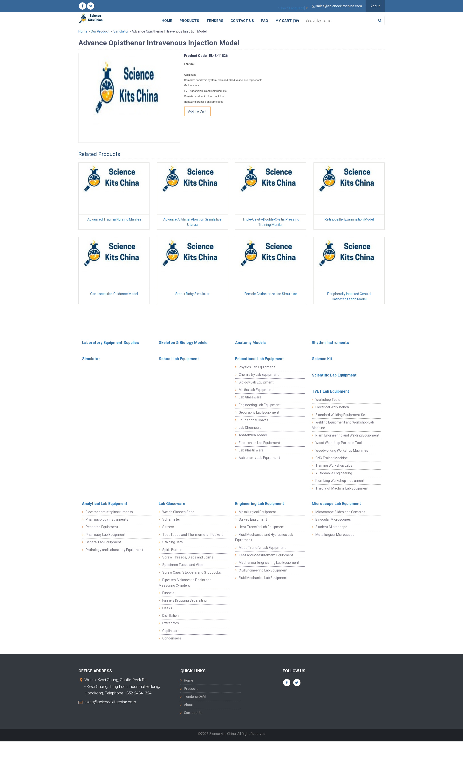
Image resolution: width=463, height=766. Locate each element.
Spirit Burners (173, 550)
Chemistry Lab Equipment (259, 374)
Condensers (171, 638)
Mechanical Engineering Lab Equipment (269, 562)
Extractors (170, 623)
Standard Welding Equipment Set (341, 415)
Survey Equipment (253, 519)
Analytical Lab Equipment (104, 503)
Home (167, 21)
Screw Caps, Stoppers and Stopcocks (191, 572)
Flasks (167, 608)
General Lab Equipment (103, 542)
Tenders (214, 21)
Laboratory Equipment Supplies (110, 342)
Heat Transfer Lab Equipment (262, 527)
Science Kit (322, 358)
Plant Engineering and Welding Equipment (347, 435)
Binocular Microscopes (333, 519)
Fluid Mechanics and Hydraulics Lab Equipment (264, 537)
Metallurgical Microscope (334, 535)
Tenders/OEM (195, 697)
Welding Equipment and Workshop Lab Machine (343, 425)
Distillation (170, 616)
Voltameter (171, 519)
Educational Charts (253, 420)
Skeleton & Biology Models (183, 342)
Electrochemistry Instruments (109, 512)
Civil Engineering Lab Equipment (263, 570)
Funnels (168, 593)
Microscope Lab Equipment (336, 503)
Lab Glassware (250, 397)
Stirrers (168, 527)
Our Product (100, 31)
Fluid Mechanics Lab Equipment (263, 578)
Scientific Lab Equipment (334, 375)
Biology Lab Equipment (256, 382)
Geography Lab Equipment (259, 412)
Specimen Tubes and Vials (182, 565)
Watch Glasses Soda (178, 512)
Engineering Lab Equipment (260, 405)
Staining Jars (172, 542)
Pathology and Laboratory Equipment (114, 550)
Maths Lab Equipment (256, 390)
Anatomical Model (253, 435)
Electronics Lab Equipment (259, 443)
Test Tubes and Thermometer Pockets (193, 535)
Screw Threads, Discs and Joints (187, 557)
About (375, 6)
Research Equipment (102, 527)
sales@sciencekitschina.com (110, 701)
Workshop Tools (327, 400)
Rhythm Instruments (330, 342)
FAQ (264, 21)
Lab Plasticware (251, 450)
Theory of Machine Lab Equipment (341, 488)
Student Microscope (331, 527)
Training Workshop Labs (333, 465)
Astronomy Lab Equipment (259, 458)
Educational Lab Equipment (259, 358)
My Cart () (287, 21)
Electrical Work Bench (332, 407)
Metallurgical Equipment (257, 512)
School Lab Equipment (179, 358)
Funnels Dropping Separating (184, 600)
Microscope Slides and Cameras (340, 512)
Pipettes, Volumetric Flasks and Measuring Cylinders (185, 582)
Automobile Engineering (333, 473)
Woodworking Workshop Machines (341, 450)
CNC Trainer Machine (331, 458)
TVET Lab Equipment (330, 391)
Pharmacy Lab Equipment (105, 535)
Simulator (121, 31)
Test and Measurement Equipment (266, 555)
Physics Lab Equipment (257, 367)
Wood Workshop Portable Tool (338, 443)
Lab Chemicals (250, 428)
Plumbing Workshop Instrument (339, 481)
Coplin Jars (170, 631)
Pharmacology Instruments (107, 519)
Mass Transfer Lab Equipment (262, 548)
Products (189, 21)
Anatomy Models (250, 342)
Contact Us (242, 21)
